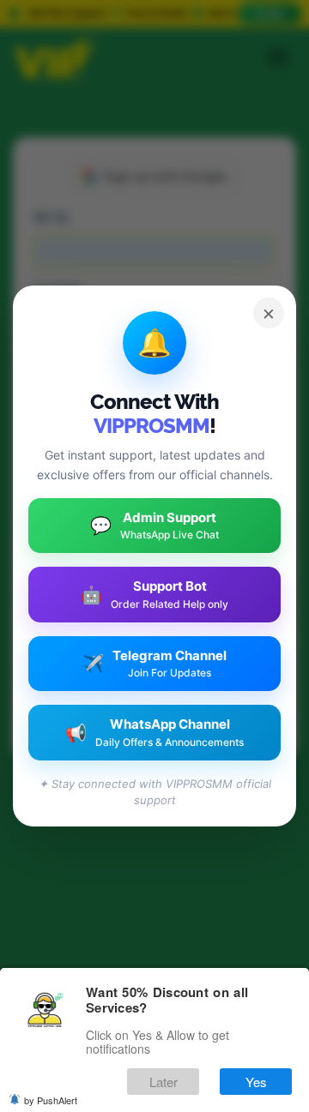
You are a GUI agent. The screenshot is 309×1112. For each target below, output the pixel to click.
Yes (256, 1082)
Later (163, 1082)
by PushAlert (50, 1100)
